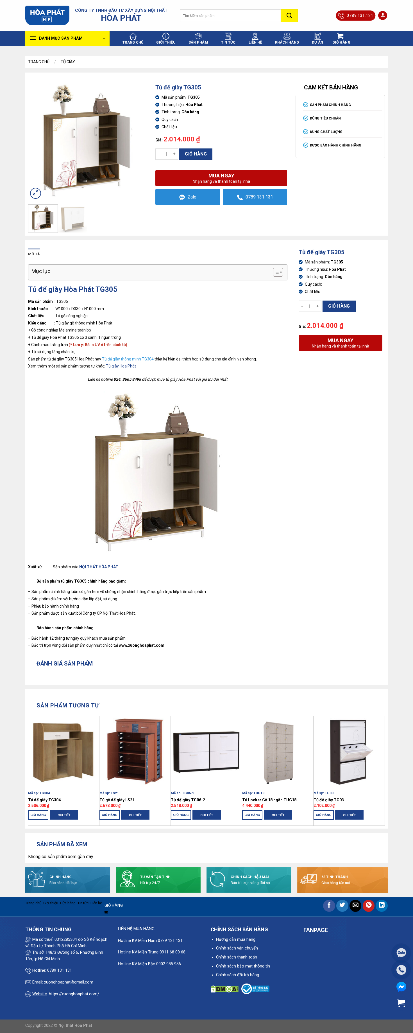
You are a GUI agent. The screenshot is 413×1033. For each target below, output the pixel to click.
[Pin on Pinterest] (369, 906)
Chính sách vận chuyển (237, 948)
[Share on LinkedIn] (382, 906)
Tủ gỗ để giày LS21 (117, 800)
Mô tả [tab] (34, 254)
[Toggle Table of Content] (275, 272)
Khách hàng (287, 42)
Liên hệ (255, 42)
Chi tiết (64, 815)
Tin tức (228, 42)
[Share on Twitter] (342, 906)
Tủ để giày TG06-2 (188, 800)
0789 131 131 (259, 197)
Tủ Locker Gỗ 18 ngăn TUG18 (269, 800)
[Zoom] (35, 193)
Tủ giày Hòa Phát (121, 366)
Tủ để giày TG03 (329, 800)
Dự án (317, 42)
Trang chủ (132, 42)
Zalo (192, 197)
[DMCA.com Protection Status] (225, 988)
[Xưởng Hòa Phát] (47, 15)
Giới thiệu (166, 42)
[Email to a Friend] (356, 906)
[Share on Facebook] (329, 906)
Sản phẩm (198, 42)
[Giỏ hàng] (401, 1003)
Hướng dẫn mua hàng (235, 939)
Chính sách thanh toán (236, 957)
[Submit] (289, 15)
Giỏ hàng (196, 154)
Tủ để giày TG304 (44, 800)
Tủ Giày (68, 62)
